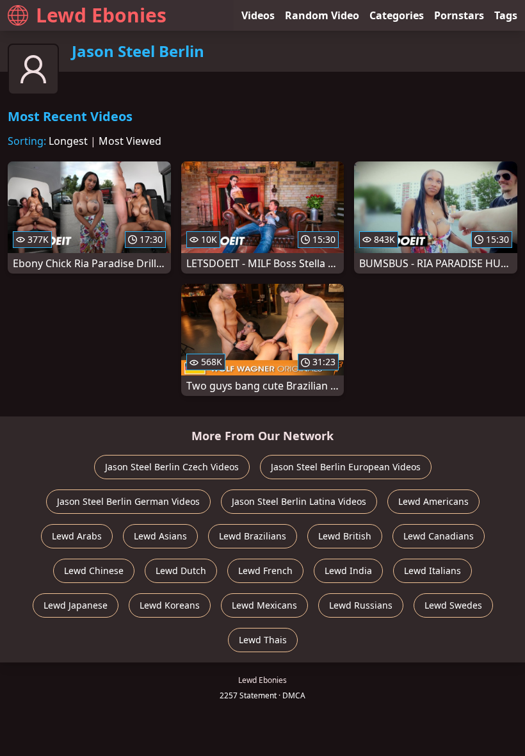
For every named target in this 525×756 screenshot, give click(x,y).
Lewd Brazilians (252, 536)
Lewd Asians (160, 536)
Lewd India (348, 570)
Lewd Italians (432, 570)
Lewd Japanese (76, 605)
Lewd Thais (263, 640)
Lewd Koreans (170, 605)
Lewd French (265, 570)
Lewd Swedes (453, 605)
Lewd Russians (360, 605)
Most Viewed (130, 141)
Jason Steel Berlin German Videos (128, 501)
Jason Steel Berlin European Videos (346, 467)
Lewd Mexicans (264, 605)
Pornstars (459, 15)
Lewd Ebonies (101, 15)
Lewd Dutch (181, 570)
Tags (505, 15)
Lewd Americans (433, 501)
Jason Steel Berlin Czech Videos (172, 467)
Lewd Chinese (94, 570)
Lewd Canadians (438, 536)
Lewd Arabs (77, 536)
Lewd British (344, 536)
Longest (68, 141)
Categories (396, 15)
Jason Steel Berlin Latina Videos (299, 501)
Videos (258, 15)
